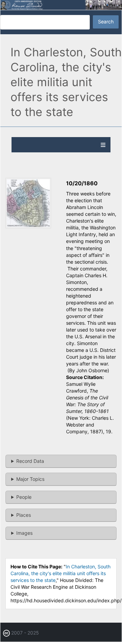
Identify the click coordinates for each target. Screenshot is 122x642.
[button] (28, 226)
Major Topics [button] (30, 479)
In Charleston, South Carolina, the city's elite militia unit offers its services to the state (60, 573)
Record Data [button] (30, 461)
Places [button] (23, 515)
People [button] (24, 497)
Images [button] (24, 533)
